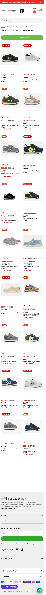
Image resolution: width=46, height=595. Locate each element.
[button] (3, 11)
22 (3, 117)
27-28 (8, 258)
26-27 (35, 258)
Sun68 (3, 77)
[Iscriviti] (22, 2)
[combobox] (24, 20)
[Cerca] (3, 20)
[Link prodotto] (11, 63)
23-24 (3, 258)
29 (7, 165)
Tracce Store (10, 591)
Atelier (26, 591)
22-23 (25, 258)
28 (7, 117)
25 (24, 353)
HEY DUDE (6, 264)
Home (3, 27)
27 (24, 117)
